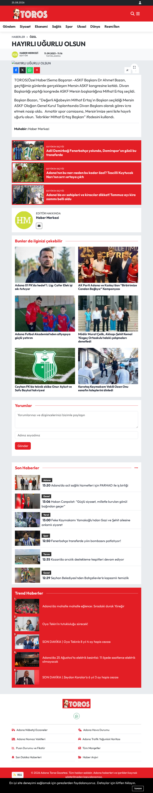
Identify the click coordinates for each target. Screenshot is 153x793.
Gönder (23, 446)
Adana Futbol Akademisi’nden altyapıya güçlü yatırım (43, 335)
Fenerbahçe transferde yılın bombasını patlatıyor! (82, 541)
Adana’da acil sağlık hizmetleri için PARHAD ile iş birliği (85, 485)
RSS (19, 775)
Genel (46, 496)
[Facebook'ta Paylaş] (15, 70)
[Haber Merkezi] (24, 220)
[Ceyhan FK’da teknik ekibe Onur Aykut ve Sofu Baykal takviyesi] (45, 366)
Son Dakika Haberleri (28, 757)
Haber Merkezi (47, 217)
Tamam (138, 788)
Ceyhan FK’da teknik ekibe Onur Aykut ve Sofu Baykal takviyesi (43, 388)
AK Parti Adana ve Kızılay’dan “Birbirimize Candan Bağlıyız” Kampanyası (107, 287)
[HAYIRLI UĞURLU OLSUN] (76, 63)
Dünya (95, 26)
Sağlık (56, 26)
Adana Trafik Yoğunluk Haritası (101, 739)
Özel (33, 37)
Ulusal (81, 26)
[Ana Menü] (138, 14)
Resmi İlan (111, 26)
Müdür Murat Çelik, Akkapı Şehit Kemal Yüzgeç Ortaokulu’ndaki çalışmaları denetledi (105, 337)
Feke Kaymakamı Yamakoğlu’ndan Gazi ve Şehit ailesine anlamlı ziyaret (86, 522)
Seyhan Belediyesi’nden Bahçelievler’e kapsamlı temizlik (86, 578)
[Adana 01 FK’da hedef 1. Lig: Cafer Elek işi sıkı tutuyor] (45, 264)
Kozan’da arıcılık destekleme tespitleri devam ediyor (83, 559)
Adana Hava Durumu (96, 730)
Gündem (9, 26)
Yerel (46, 514)
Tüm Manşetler (91, 748)
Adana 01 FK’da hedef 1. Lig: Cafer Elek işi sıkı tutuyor (43, 287)
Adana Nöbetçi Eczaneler (32, 730)
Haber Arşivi (90, 757)
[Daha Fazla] (37, 70)
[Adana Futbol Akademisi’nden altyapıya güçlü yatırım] (45, 313)
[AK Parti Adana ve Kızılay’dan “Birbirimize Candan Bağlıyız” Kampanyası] (108, 264)
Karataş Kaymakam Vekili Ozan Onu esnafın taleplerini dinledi (103, 388)
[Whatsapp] (77, 716)
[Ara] (133, 14)
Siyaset (25, 26)
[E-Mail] (39, 226)
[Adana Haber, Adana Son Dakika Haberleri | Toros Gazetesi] (30, 13)
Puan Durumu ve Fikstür (30, 748)
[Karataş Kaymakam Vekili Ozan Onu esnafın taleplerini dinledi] (108, 366)
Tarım (46, 554)
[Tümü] (136, 468)
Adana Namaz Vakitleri (31, 739)
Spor (69, 26)
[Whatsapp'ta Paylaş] (29, 70)
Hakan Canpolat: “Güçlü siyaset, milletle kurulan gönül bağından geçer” (84, 504)
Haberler (18, 37)
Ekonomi (41, 26)
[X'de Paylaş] (22, 70)
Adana (47, 480)
